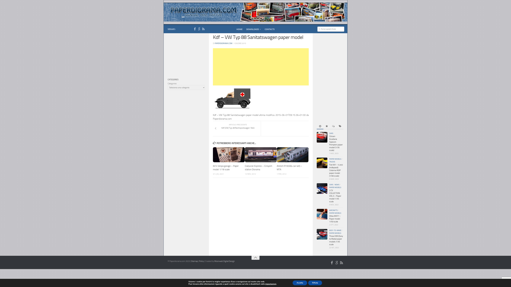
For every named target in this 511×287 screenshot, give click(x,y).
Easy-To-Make (335, 230)
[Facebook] (194, 29)
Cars (331, 133)
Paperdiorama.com (223, 43)
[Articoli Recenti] (320, 126)
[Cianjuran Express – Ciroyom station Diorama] (261, 154)
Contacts (270, 29)
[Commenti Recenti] (333, 126)
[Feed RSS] (203, 29)
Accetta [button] (300, 283)
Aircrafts (333, 210)
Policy (201, 261)
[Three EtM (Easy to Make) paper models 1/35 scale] (322, 234)
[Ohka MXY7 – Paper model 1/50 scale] (322, 214)
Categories (172, 83)
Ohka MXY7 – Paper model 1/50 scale (335, 219)
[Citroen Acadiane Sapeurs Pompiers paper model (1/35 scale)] (322, 137)
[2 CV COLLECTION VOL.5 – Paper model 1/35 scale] (322, 188)
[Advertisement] (261, 66)
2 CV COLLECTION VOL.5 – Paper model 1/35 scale (335, 196)
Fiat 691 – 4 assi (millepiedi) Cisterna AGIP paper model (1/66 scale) (336, 170)
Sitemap (194, 261)
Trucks (332, 162)
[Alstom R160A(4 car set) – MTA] (293, 154)
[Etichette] (340, 126)
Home (239, 29)
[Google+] (199, 29)
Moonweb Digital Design (224, 261)
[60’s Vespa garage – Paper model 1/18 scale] (229, 154)
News (337, 185)
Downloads (252, 29)
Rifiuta (315, 283)
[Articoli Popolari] (326, 126)
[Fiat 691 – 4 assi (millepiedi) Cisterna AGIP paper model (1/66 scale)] (322, 163)
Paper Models (335, 159)
